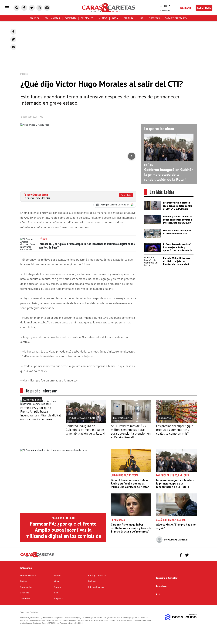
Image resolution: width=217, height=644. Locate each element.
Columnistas (52, 18)
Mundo (103, 18)
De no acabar (118, 520)
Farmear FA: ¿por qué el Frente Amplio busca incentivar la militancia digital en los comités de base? (87, 245)
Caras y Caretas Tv (176, 18)
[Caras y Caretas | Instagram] (39, 8)
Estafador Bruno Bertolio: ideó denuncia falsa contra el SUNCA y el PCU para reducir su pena (177, 207)
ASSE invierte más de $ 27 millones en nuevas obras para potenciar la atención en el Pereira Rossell (131, 431)
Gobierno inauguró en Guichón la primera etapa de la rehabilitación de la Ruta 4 (168, 174)
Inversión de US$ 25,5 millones (81, 417)
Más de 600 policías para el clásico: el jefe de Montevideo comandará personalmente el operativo (176, 264)
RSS (158, 594)
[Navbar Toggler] (9, 8)
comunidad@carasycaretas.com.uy (43, 620)
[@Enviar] (13, 47)
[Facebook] (13, 32)
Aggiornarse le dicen (32, 399)
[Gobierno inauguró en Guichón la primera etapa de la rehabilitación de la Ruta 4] (86, 421)
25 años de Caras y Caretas (171, 520)
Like (141, 18)
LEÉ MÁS (43, 239)
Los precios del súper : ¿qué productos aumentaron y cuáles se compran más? (174, 430)
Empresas (154, 18)
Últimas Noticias (28, 575)
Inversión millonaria (122, 417)
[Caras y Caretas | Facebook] (24, 8)
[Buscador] (17, 8)
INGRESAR (185, 7)
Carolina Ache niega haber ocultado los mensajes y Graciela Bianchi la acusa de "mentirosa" (131, 528)
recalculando (165, 417)
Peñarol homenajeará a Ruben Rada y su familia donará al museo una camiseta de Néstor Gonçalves (130, 485)
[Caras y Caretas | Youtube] (47, 8)
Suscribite (126, 195)
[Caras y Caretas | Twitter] (32, 8)
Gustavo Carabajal (178, 539)
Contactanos (161, 586)
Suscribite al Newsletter (166, 577)
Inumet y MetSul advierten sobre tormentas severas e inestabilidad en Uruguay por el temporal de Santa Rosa (177, 222)
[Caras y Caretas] (37, 557)
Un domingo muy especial (124, 475)
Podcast (92, 581)
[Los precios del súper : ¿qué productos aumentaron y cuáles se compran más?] (176, 421)
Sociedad (70, 18)
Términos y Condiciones (29, 612)
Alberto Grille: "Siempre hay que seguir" (176, 526)
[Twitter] (13, 39)
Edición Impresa (96, 586)
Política (34, 18)
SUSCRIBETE (204, 7)
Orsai (115, 18)
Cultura (128, 18)
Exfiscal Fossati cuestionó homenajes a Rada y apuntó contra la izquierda (177, 247)
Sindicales (87, 18)
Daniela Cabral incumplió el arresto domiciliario (177, 232)
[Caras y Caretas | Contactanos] (193, 555)
